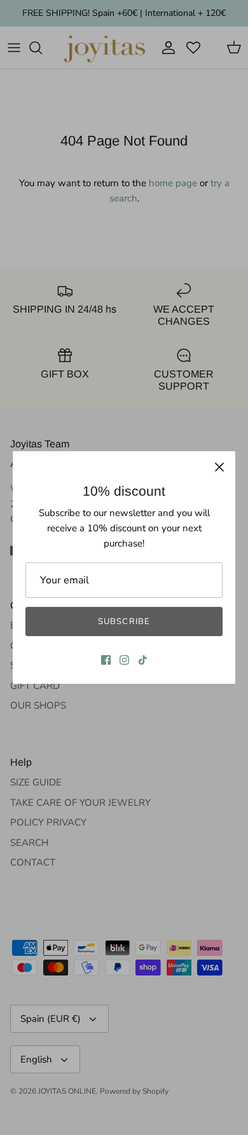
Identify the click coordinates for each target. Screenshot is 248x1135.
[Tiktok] (143, 660)
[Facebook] (106, 660)
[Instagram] (124, 660)
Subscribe (123, 621)
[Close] (219, 467)
